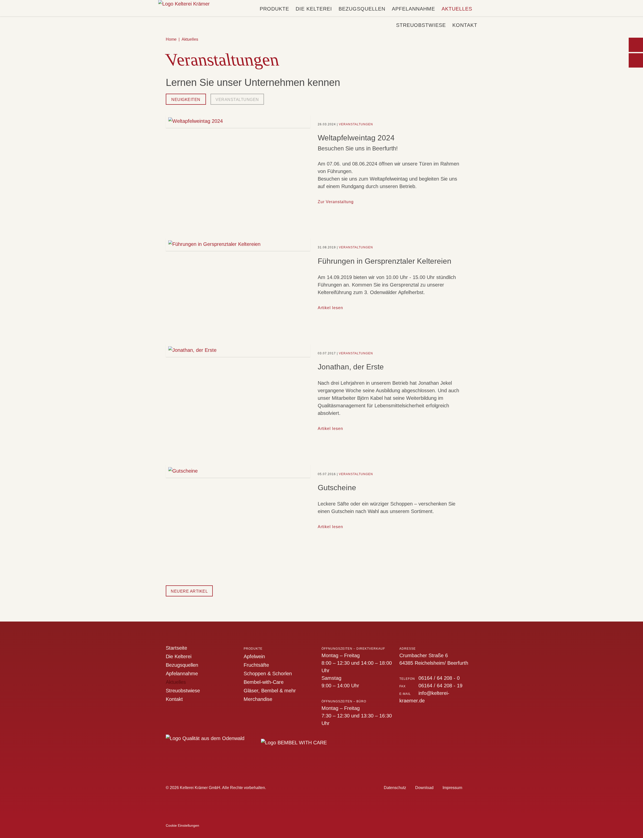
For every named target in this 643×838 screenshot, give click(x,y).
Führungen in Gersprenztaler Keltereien (384, 261)
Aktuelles (457, 9)
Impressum (452, 788)
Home (171, 39)
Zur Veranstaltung (336, 202)
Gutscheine (337, 487)
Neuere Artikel (189, 591)
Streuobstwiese (421, 25)
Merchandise (258, 699)
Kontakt (464, 25)
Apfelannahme (413, 9)
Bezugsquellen (362, 9)
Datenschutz (395, 788)
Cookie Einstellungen (182, 825)
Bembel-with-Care (264, 682)
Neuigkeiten (185, 99)
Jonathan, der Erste (351, 367)
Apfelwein (254, 656)
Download (424, 788)
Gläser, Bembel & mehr (270, 690)
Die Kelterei (314, 9)
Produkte (274, 9)
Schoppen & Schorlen (268, 673)
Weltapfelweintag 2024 (356, 138)
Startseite (176, 648)
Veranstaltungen (237, 99)
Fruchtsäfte (256, 665)
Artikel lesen (330, 308)
